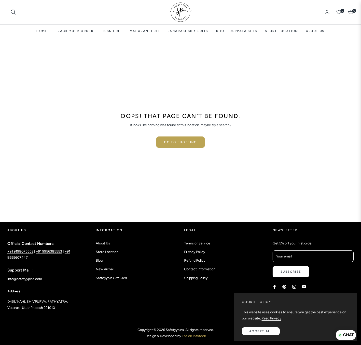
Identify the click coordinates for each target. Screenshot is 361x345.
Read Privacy (271, 318)
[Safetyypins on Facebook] (275, 286)
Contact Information (199, 269)
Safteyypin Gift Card (111, 278)
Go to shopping (180, 142)
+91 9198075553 (20, 251)
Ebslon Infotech (194, 336)
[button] (13, 12)
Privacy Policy (194, 252)
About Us (103, 243)
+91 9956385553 (49, 251)
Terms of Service (197, 243)
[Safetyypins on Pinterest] (284, 286)
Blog (99, 260)
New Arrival (104, 269)
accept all (260, 331)
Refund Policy (194, 260)
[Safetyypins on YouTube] (304, 286)
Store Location (107, 252)
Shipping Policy (196, 278)
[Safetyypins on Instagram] (294, 286)
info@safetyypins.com (24, 279)
